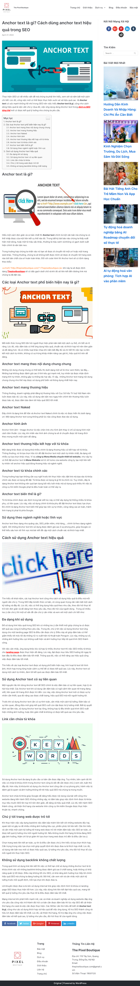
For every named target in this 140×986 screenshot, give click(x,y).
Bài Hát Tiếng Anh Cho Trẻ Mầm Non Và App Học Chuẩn (121, 194)
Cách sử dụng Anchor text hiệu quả (22, 151)
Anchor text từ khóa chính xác (23, 142)
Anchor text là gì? (13, 121)
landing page (12, 652)
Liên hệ (40, 969)
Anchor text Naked (18, 133)
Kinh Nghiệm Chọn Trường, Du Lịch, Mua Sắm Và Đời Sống (119, 151)
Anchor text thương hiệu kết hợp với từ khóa (29, 139)
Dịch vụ (40, 957)
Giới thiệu (87, 7)
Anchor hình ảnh (17, 136)
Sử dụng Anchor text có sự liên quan (26, 157)
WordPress (81, 983)
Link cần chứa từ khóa (20, 160)
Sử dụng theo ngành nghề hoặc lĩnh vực (28, 148)
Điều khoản (121, 7)
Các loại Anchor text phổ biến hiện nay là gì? (26, 124)
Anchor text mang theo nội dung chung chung (30, 127)
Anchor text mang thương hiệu (23, 130)
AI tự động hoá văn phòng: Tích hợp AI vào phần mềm (118, 276)
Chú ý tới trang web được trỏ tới (25, 163)
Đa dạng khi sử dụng (19, 154)
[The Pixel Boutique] (6, 7)
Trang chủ (75, 7)
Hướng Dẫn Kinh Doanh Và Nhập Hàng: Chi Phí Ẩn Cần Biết (120, 109)
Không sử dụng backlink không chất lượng (28, 166)
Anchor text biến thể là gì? (21, 145)
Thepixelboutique (16, 271)
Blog (111, 7)
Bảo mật (134, 7)
